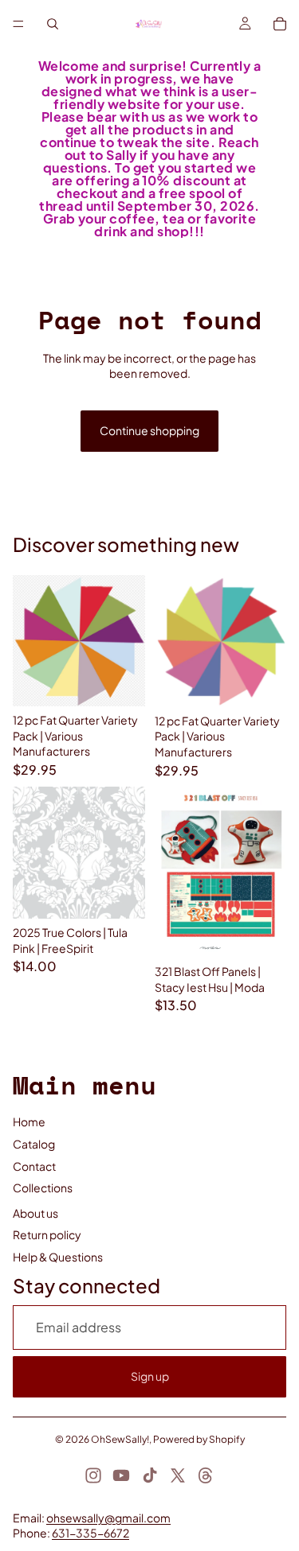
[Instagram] (93, 1475)
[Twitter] (177, 1475)
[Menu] (18, 24)
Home (29, 1121)
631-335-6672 (90, 1533)
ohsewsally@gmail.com (108, 1517)
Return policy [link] (47, 1234)
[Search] (52, 23)
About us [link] (35, 1213)
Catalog (34, 1144)
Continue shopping (149, 430)
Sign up (150, 1376)
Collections (43, 1187)
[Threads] (205, 1475)
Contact (34, 1166)
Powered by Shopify (199, 1439)
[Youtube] (121, 1475)
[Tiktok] (149, 1475)
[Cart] (279, 23)
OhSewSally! (120, 1439)
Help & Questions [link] (58, 1257)
